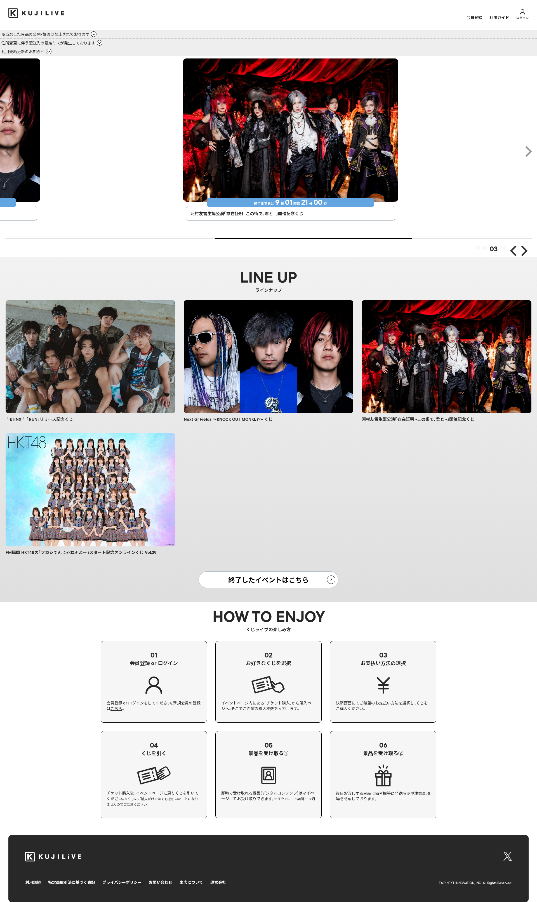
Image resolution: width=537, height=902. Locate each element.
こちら (116, 708)
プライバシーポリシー (122, 882)
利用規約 (33, 882)
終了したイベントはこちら (268, 579)
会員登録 (474, 17)
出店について (191, 882)
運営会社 (218, 882)
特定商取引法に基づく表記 (71, 882)
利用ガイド (499, 17)
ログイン (522, 17)
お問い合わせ (160, 882)
